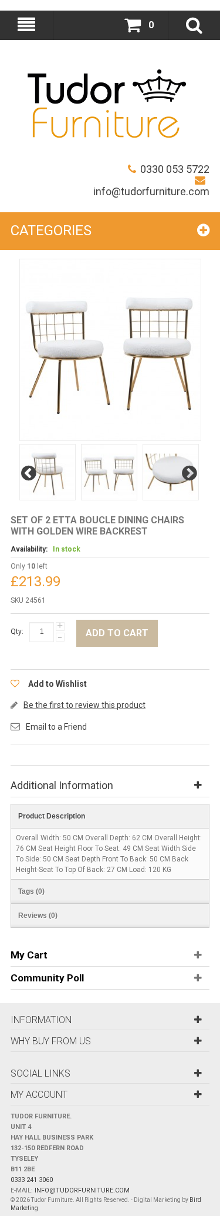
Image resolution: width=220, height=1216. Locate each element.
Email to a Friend (56, 726)
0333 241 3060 (32, 1180)
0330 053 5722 (174, 169)
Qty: (17, 631)
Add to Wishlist (57, 684)
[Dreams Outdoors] (107, 106)
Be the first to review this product (84, 705)
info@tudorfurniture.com (151, 191)
